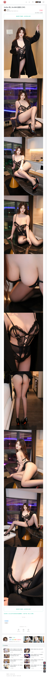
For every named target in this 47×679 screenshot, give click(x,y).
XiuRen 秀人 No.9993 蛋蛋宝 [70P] (14, 7)
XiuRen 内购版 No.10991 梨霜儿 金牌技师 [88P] (16, 665)
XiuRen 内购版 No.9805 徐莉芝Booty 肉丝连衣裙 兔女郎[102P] (16, 649)
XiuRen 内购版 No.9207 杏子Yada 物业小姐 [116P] (15, 655)
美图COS (14, 675)
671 (16, 639)
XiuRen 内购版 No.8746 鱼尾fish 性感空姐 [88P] (16, 660)
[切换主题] (44, 671)
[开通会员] (44, 668)
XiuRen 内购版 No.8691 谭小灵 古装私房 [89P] (37, 665)
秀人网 (7, 620)
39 (10, 639)
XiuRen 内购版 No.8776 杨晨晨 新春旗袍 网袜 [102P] (37, 655)
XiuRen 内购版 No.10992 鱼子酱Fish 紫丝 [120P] (37, 660)
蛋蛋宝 (8, 9)
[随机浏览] (44, 665)
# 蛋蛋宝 (6, 622)
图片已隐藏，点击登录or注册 (23, 16)
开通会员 (38, 2)
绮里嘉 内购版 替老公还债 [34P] (37, 649)
